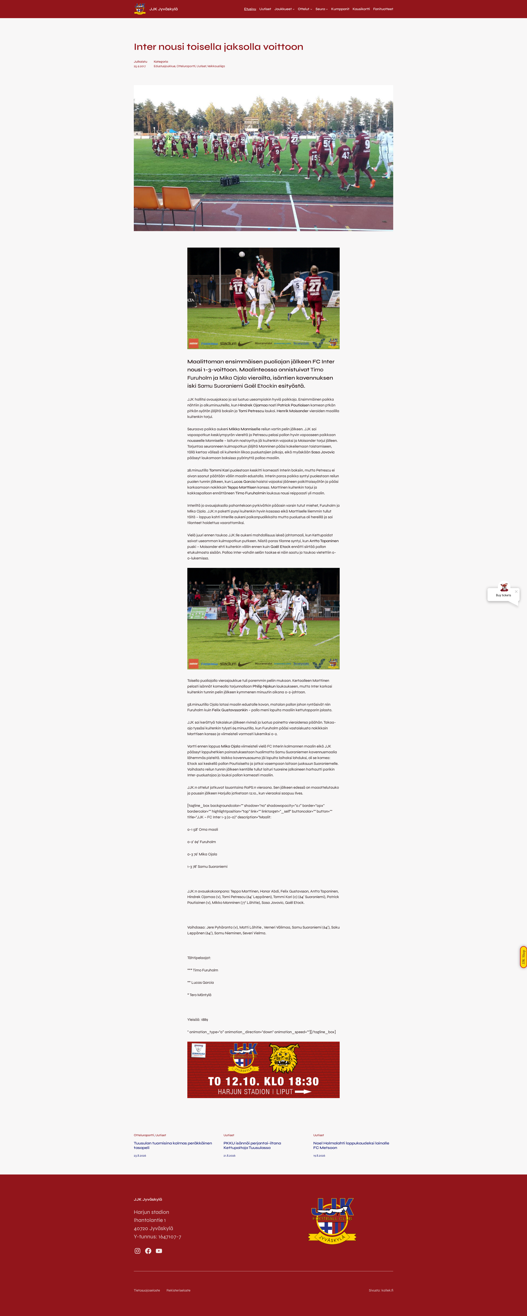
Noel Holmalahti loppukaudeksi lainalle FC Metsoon (351, 1145)
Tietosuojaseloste (147, 1290)
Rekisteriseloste (178, 1290)
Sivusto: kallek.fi (381, 1290)
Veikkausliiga (216, 66)
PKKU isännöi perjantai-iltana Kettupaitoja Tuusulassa (252, 1145)
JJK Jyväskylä (163, 9)
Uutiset (201, 66)
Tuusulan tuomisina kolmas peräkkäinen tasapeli (173, 1145)
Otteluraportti (186, 66)
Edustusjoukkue (164, 66)
